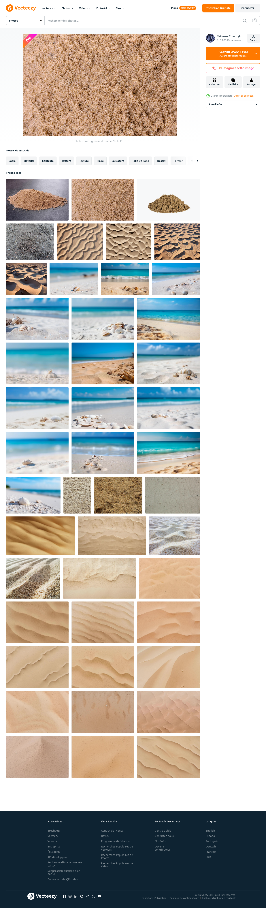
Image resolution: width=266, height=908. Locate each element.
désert (161, 161)
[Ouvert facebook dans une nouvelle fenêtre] (64, 896)
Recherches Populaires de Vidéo (117, 865)
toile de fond (140, 161)
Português (212, 841)
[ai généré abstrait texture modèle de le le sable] (80, 241)
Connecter (247, 8)
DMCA (105, 836)
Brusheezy (54, 830)
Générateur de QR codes (63, 879)
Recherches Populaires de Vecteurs (117, 848)
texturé (66, 161)
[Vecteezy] (21, 8)
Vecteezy (53, 836)
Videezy (52, 841)
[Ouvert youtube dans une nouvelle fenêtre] (99, 896)
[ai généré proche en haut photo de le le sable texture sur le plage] (174, 535)
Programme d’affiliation (115, 841)
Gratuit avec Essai (233, 53)
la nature (118, 161)
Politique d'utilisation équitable (219, 897)
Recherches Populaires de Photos (117, 856)
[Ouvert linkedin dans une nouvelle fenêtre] (75, 896)
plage (100, 161)
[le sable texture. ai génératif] (169, 578)
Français (211, 852)
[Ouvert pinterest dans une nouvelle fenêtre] (81, 896)
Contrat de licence (112, 830)
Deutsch (211, 846)
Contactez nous (164, 836)
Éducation (54, 852)
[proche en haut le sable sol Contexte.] (77, 495)
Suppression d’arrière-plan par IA (64, 872)
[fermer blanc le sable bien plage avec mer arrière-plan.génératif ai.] (74, 279)
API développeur (58, 857)
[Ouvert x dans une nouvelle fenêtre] (93, 896)
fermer (178, 161)
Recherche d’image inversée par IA (65, 864)
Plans (174, 8)
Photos (65, 8)
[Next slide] (194, 161)
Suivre (253, 40)
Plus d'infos (215, 104)
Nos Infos (161, 841)
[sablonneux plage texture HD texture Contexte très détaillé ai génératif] (112, 535)
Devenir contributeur (162, 848)
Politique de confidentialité (184, 897)
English (210, 830)
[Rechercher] (244, 20)
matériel (29, 161)
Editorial (101, 8)
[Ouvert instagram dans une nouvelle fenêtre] (70, 896)
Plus (118, 8)
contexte (48, 161)
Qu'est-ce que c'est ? (244, 95)
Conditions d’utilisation (154, 897)
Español (211, 836)
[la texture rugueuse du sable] (37, 200)
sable (12, 161)
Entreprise (54, 846)
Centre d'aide (163, 830)
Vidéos (83, 8)
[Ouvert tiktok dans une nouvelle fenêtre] (87, 896)
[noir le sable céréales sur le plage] (30, 241)
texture (84, 161)
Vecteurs (47, 8)
